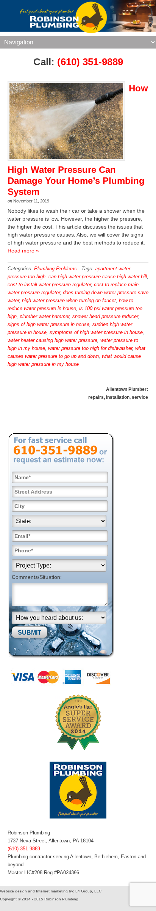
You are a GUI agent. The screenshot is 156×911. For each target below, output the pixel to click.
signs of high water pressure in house (48, 324)
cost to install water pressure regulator (49, 284)
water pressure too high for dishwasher (90, 348)
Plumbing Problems (55, 268)
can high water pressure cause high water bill (97, 276)
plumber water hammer (44, 316)
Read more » (23, 251)
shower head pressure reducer (105, 316)
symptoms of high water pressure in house (96, 332)
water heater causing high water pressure (52, 340)
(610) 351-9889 (90, 61)
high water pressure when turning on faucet (69, 300)
